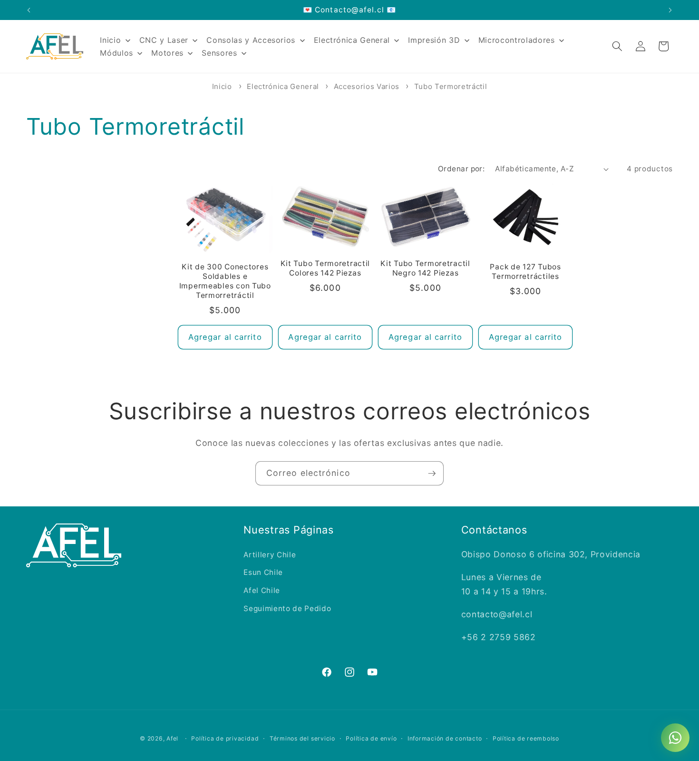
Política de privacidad (225, 738)
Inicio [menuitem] (110, 40)
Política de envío (371, 738)
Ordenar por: (461, 168)
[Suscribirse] (431, 473)
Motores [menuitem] (167, 53)
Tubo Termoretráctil (450, 86)
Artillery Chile (269, 554)
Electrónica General (284, 86)
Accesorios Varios (368, 86)
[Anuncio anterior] (29, 10)
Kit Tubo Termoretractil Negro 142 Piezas (425, 268)
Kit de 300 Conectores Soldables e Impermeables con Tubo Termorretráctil (225, 281)
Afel (172, 738)
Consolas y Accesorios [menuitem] (250, 40)
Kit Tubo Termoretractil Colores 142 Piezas (325, 268)
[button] (617, 46)
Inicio (222, 86)
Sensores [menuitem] (219, 53)
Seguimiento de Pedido (287, 608)
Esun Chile (263, 572)
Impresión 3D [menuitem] (434, 40)
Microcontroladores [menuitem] (516, 40)
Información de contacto (445, 738)
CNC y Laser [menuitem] (163, 40)
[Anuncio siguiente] (670, 10)
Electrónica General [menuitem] (352, 40)
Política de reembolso (526, 738)
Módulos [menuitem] (116, 53)
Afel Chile (261, 590)
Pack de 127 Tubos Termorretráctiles (525, 271)
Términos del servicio (302, 738)
